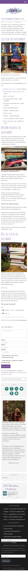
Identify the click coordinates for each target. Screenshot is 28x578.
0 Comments (18, 22)
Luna (5, 519)
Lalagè (6, 509)
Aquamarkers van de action (17, 514)
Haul (12, 317)
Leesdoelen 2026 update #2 (18, 509)
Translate (14, 542)
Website (3, 349)
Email (3, 344)
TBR (16, 317)
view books (17, 497)
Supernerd (17, 439)
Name (3, 340)
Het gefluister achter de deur (12, 91)
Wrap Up (21, 317)
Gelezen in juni (8, 534)
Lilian (5, 517)
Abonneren (6, 561)
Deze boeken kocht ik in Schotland (14, 526)
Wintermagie (8, 113)
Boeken (9, 22)
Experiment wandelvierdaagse (13, 536)
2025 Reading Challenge (10, 487)
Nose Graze (21, 569)
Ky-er (5, 514)
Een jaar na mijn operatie (17, 511)
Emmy (3, 22)
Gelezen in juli (8, 528)
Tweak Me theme (12, 569)
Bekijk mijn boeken (14, 463)
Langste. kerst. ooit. (10, 89)
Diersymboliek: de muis (15, 517)
